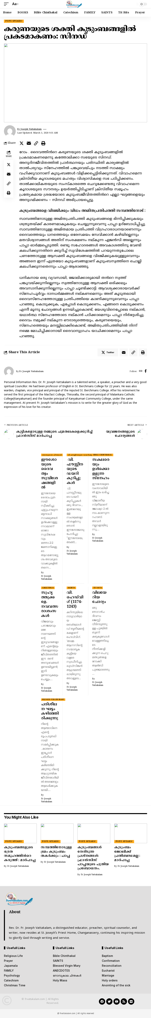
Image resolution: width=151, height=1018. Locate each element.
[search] (133, 4)
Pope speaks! (13, 21)
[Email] (28, 143)
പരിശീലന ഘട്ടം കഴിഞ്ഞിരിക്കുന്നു (50, 711)
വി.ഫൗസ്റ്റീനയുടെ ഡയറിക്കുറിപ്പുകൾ (84, 455)
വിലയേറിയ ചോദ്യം (99, 597)
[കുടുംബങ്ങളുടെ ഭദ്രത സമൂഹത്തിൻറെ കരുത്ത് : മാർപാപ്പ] (20, 833)
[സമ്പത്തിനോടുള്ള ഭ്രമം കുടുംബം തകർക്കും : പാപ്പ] (57, 833)
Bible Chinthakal (102, 455)
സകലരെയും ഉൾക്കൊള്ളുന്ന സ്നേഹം (100, 469)
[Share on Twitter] (21, 143)
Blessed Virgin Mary (53, 700)
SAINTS (71, 588)
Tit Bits (97, 588)
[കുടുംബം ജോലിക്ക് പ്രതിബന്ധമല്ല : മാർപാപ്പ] (130, 833)
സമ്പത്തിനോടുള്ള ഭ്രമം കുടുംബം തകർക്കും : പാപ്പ (56, 851)
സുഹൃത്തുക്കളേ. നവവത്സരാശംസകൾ (49, 604)
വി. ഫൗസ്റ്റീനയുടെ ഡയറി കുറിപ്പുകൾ (75, 471)
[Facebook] (145, 372)
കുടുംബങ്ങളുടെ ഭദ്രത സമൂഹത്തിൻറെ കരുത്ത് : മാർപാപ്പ (20, 853)
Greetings (48, 588)
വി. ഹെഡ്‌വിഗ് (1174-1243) (75, 600)
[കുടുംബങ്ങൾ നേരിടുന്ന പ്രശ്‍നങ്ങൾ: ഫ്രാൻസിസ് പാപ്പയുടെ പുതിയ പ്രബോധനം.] (93, 833)
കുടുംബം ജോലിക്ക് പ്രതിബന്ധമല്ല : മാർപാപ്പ (127, 853)
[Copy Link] (36, 143)
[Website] (141, 372)
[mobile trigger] (7, 4)
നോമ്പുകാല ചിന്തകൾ (52, 455)
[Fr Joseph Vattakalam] (75, 4)
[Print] (43, 143)
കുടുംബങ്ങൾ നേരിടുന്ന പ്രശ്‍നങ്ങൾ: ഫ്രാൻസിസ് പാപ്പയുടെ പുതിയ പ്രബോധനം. (93, 858)
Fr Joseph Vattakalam (29, 129)
